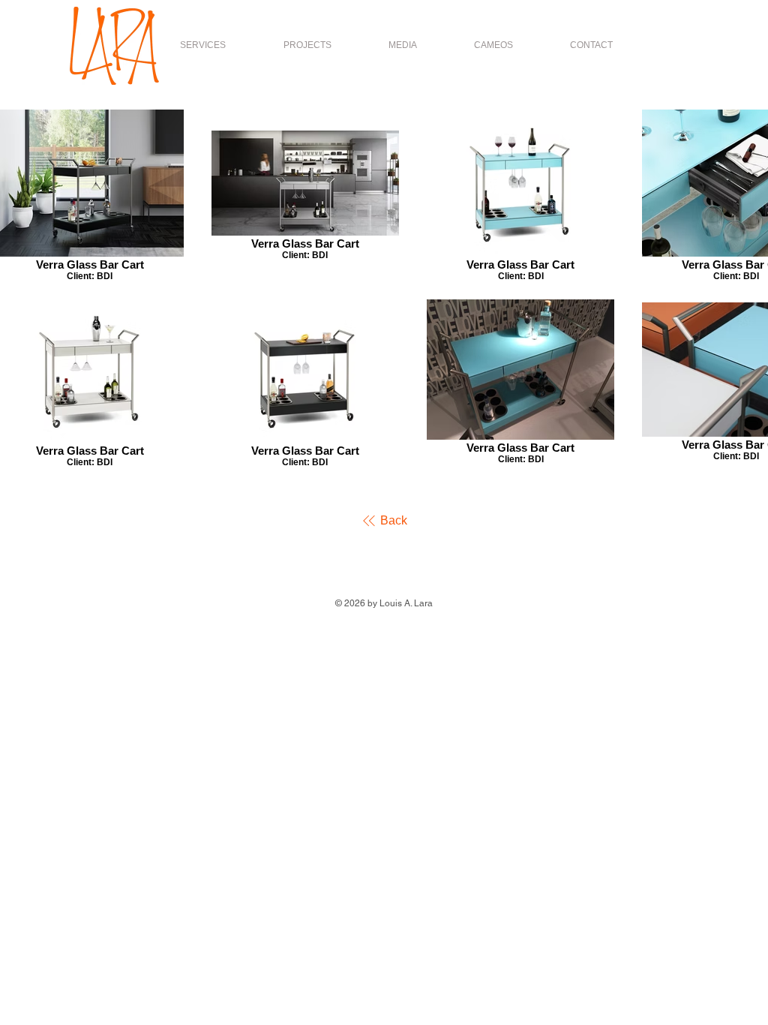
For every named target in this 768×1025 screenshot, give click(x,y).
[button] (307, 45)
